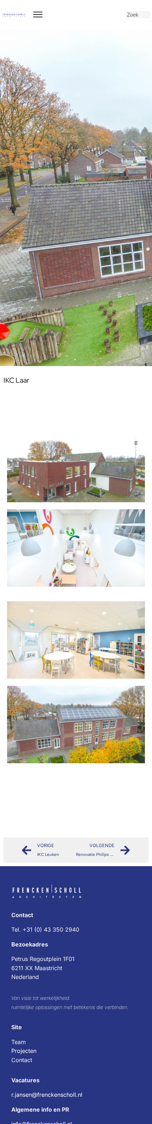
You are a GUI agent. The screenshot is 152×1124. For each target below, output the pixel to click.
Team (18, 1041)
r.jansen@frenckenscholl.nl (46, 1094)
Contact (21, 1060)
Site (16, 1027)
